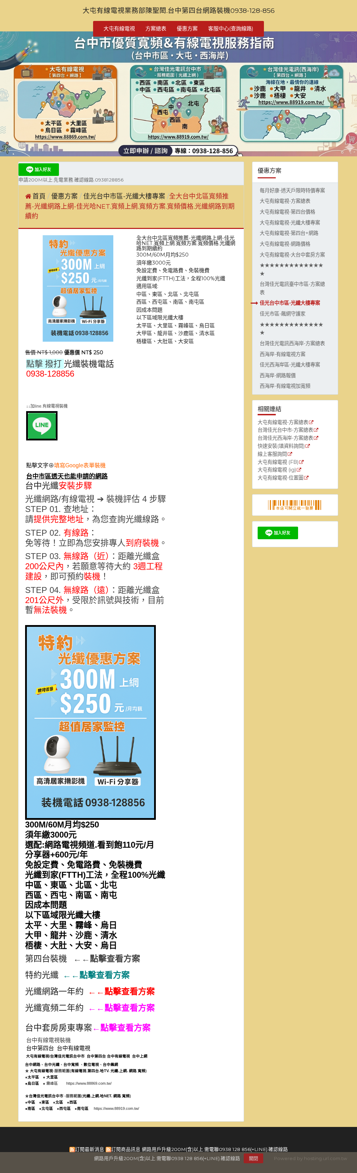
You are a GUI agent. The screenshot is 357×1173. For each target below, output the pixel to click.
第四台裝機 (46, 958)
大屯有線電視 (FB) (278, 462)
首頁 (39, 196)
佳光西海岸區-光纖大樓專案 (290, 365)
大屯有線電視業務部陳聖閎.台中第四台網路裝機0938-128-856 (179, 10)
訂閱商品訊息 (125, 1149)
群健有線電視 (42, 391)
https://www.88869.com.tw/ (89, 1083)
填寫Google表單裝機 (80, 465)
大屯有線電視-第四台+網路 (289, 233)
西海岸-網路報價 (278, 375)
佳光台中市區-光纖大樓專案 (290, 303)
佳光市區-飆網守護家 (282, 314)
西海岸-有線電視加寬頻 (285, 386)
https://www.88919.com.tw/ (116, 1108)
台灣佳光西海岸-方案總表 (285, 438)
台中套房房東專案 (58, 1028)
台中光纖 (42, 485)
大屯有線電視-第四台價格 (287, 212)
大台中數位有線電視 (109, 391)
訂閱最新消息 (89, 1149)
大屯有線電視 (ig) (277, 470)
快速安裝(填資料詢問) (281, 446)
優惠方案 (65, 196)
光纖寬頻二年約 (54, 1008)
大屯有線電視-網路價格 (285, 244)
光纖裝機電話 (89, 364)
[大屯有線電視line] (42, 438)
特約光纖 (42, 975)
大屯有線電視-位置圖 (280, 478)
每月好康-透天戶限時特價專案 (292, 190)
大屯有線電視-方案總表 (285, 201)
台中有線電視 (73, 1048)
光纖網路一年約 (54, 991)
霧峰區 (52, 1083)
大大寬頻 (70, 391)
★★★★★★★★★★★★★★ (291, 269)
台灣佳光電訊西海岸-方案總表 (292, 343)
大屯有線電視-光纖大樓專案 (290, 223)
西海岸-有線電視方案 (282, 354)
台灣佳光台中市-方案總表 (285, 430)
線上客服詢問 (272, 454)
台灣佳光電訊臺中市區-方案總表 (292, 288)
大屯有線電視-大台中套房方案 (292, 255)
